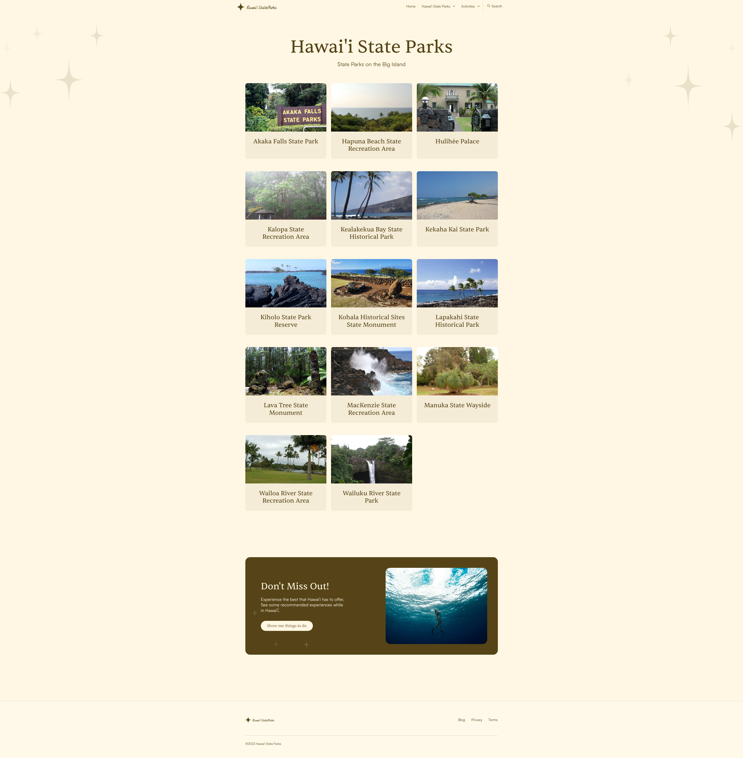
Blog (461, 720)
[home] (258, 6)
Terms (493, 720)
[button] (438, 6)
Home (411, 6)
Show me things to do (287, 625)
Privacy (476, 720)
